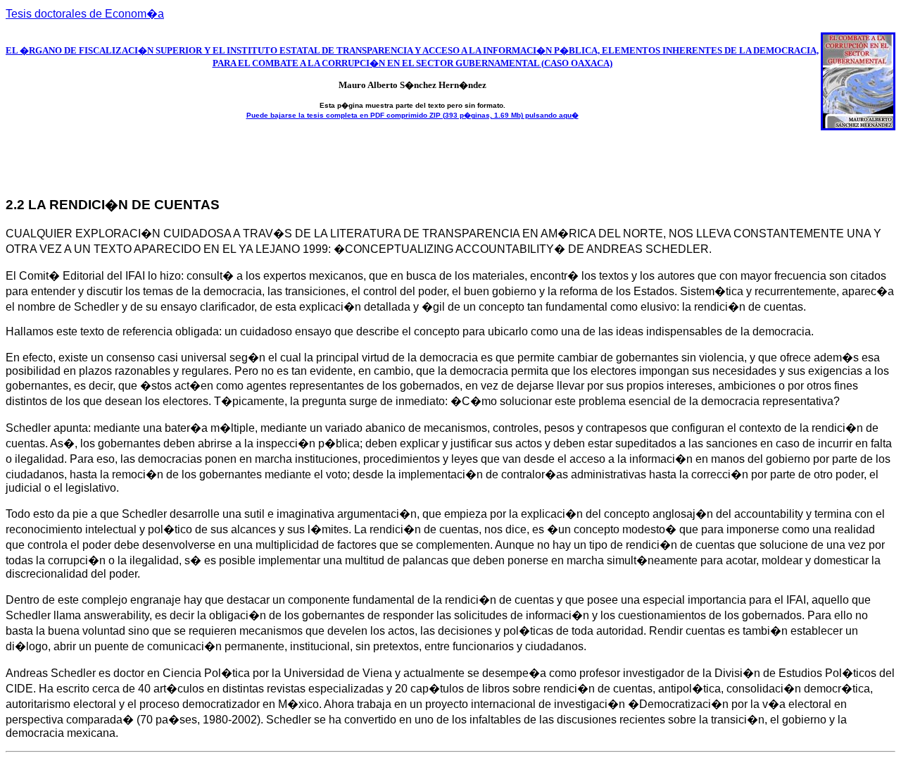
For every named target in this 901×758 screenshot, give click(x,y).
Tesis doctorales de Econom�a (85, 14)
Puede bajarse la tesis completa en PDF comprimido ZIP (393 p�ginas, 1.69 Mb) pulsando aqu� (412, 115)
